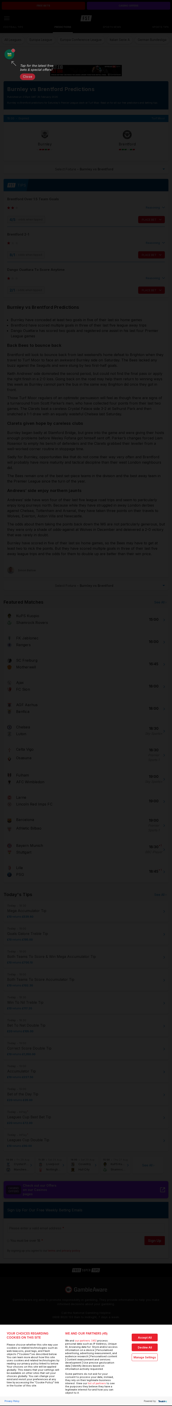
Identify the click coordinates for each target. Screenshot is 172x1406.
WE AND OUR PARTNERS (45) (86, 1333)
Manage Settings (144, 1357)
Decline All (145, 1347)
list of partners (97, 1383)
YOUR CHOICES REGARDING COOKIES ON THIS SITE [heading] (27, 1335)
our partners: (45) (86, 1340)
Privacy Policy (11, 1401)
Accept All (145, 1337)
